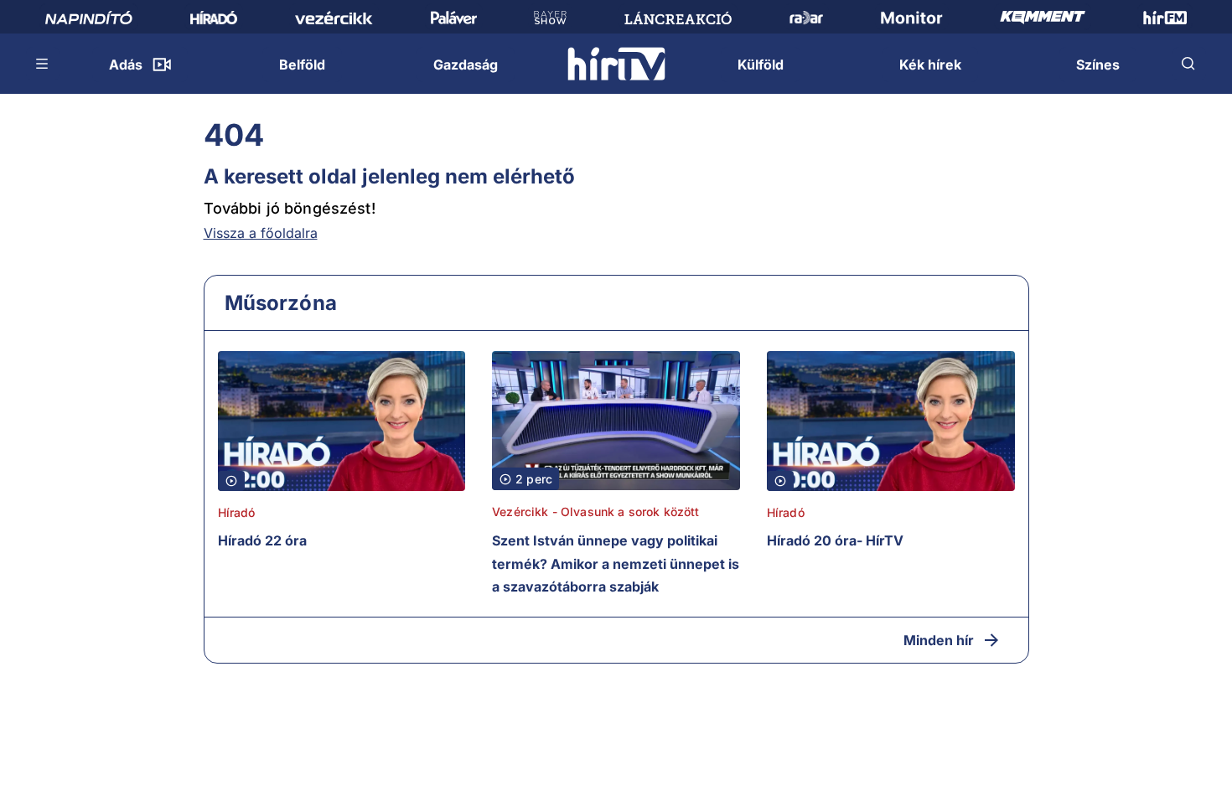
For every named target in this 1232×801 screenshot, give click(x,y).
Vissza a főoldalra (261, 232)
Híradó (237, 512)
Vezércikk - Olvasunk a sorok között (595, 511)
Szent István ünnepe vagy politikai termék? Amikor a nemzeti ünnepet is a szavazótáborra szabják (615, 563)
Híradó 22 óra (262, 540)
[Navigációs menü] (43, 63)
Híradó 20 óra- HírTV (835, 540)
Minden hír (938, 640)
